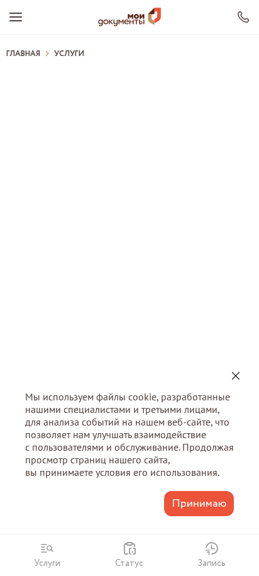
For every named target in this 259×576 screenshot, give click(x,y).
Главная (23, 54)
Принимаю (199, 503)
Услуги (69, 54)
